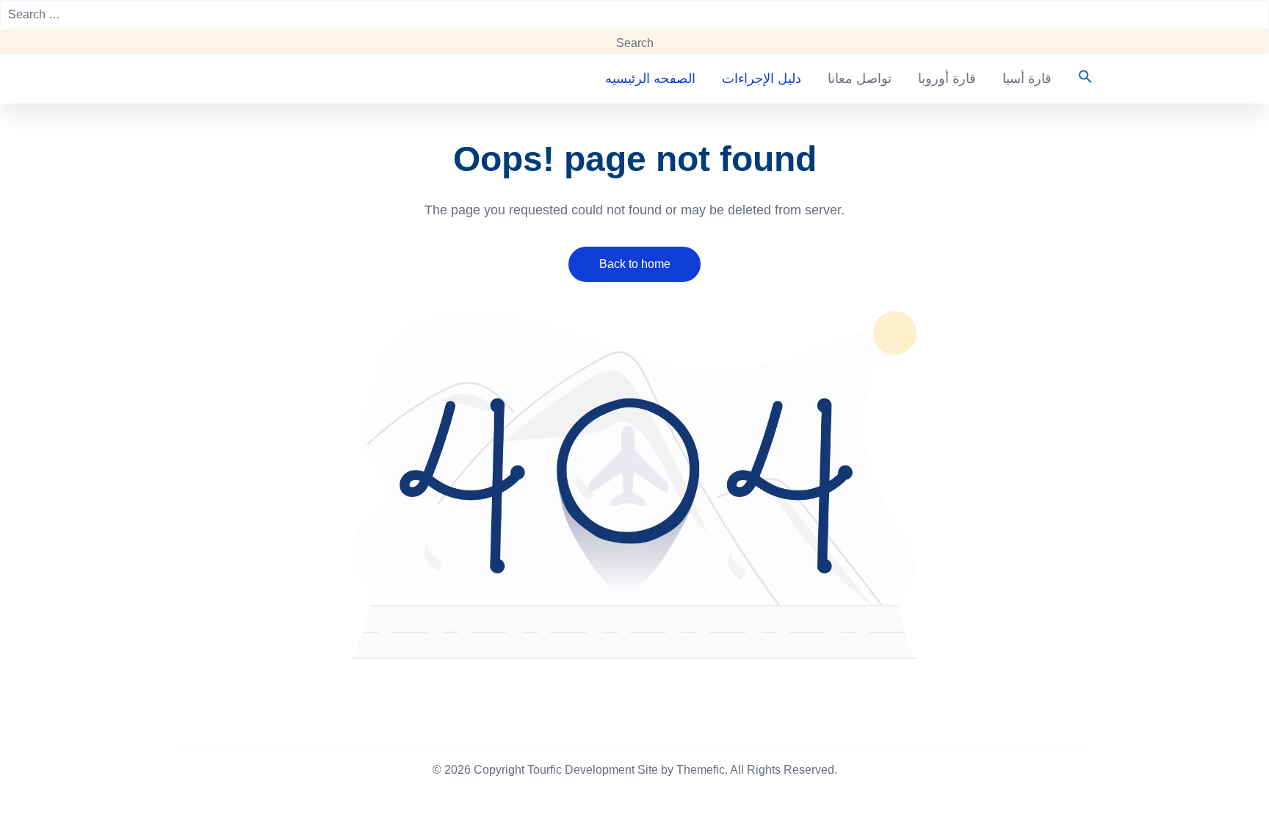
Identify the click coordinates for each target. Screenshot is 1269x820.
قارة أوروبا (947, 78)
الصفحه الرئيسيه (650, 78)
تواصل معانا (860, 78)
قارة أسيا (1027, 78)
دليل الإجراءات (761, 78)
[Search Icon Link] (1079, 77)
